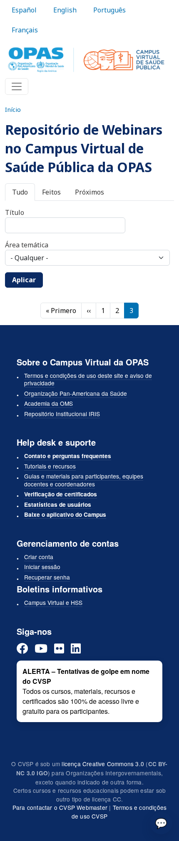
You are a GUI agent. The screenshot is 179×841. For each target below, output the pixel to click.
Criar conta (38, 556)
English (65, 10)
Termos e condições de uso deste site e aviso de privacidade (88, 379)
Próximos (89, 192)
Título (14, 212)
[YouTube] (41, 648)
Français (25, 30)
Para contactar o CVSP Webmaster (59, 807)
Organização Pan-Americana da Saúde (75, 393)
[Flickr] (59, 648)
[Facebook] (22, 648)
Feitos (51, 192)
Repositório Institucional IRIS (62, 413)
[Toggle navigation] (16, 86)
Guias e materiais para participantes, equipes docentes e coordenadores (83, 480)
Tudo (20, 192)
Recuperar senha (47, 577)
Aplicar (24, 279)
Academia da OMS (48, 403)
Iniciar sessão (42, 566)
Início (13, 109)
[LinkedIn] (76, 648)
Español (24, 10)
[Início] (86, 60)
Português (109, 10)
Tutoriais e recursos (50, 466)
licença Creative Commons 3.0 (103, 764)
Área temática (26, 244)
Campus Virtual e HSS (53, 602)
